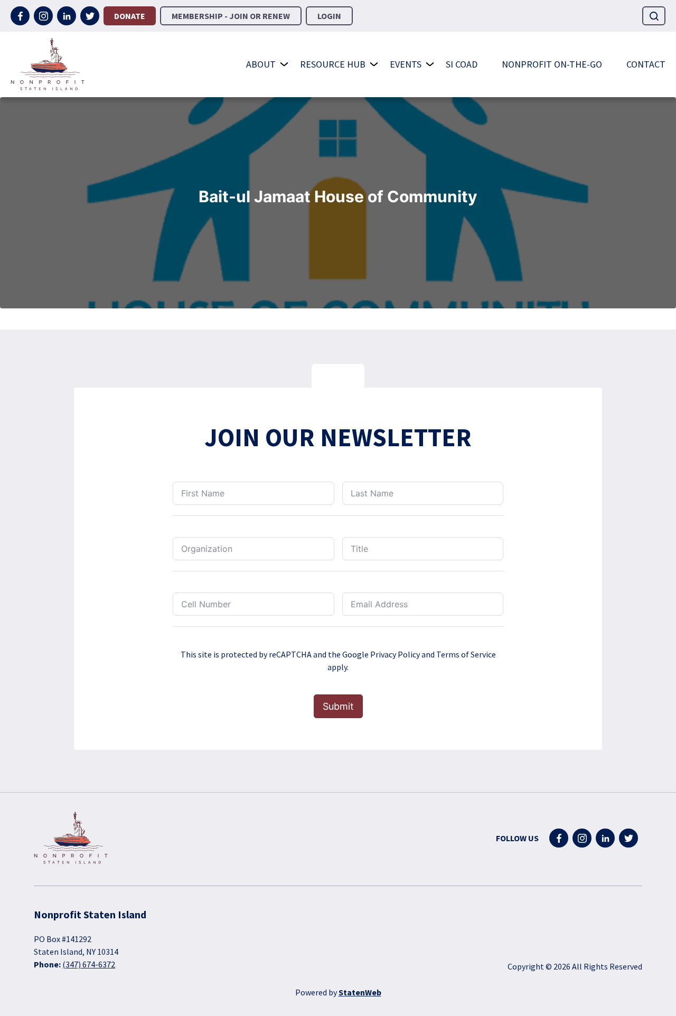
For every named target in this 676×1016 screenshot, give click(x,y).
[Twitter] (89, 15)
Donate (129, 16)
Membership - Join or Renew (231, 16)
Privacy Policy (395, 654)
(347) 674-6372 (88, 964)
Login (329, 16)
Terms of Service (466, 654)
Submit (338, 706)
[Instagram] (43, 15)
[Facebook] (20, 15)
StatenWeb (360, 992)
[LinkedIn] (66, 15)
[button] (653, 15)
